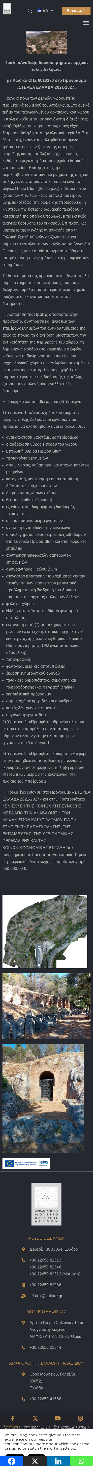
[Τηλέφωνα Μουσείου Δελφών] (23, 1260)
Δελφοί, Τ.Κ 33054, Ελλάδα (54, 1249)
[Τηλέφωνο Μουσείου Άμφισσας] (23, 1347)
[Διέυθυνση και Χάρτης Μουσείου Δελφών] (23, 1249)
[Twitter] (35, 1418)
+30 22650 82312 (45, 1274)
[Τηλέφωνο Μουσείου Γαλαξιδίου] (23, 1399)
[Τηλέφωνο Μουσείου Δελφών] (23, 1285)
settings (67, 1448)
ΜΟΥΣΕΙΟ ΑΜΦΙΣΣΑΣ (46, 1312)
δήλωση (12, 1426)
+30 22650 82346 (45, 1267)
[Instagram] (80, 1418)
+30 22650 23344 (45, 1347)
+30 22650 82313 (45, 1260)
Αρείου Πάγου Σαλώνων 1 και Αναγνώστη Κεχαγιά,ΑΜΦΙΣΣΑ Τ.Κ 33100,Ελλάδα (56, 1330)
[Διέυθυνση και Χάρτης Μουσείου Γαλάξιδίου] (23, 1374)
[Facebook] (12, 1418)
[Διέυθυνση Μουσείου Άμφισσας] (23, 1322)
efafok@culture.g (46, 1296)
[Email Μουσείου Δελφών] (23, 1296)
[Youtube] (57, 1418)
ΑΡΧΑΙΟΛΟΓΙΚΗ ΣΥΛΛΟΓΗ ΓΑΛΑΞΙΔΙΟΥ (46, 1363)
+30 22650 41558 (45, 1399)
